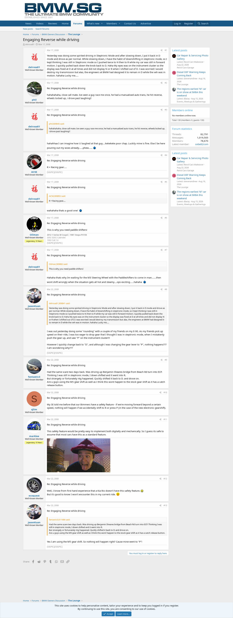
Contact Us (130, 23)
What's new (93, 23)
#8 (166, 289)
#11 (165, 419)
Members (112, 23)
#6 (166, 217)
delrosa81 (29, 44)
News (28, 23)
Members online (182, 110)
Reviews (52, 23)
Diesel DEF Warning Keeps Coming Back (191, 73)
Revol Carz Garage (185, 67)
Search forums (42, 28)
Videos (39, 23)
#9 (166, 360)
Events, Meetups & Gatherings (191, 101)
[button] (102, 23)
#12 (165, 478)
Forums (77, 23)
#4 (166, 155)
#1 (166, 50)
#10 (165, 392)
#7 (166, 250)
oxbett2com (201, 144)
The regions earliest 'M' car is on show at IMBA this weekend (191, 92)
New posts (28, 28)
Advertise (146, 23)
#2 (166, 82)
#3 (166, 109)
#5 (166, 182)
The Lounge (182, 84)
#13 (165, 505)
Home (65, 23)
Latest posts (179, 50)
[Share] (162, 50)
